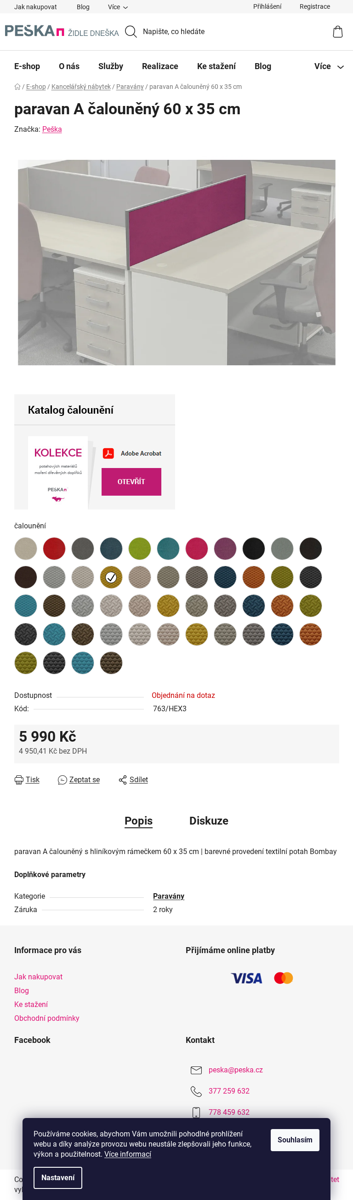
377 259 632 (229, 1091)
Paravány (168, 896)
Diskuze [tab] (208, 820)
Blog (83, 7)
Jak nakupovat (35, 7)
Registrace (315, 6)
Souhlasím (295, 1140)
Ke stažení (31, 1004)
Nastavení (57, 1177)
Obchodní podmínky (47, 1018)
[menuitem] (27, 66)
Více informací (127, 1154)
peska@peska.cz (236, 1069)
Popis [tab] (139, 820)
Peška (52, 129)
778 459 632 (229, 1112)
